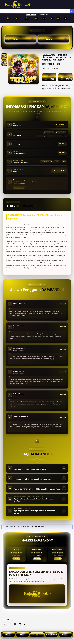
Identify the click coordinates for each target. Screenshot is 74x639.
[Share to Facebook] (10, 624)
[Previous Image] (9, 69)
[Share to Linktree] (15, 624)
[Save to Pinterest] (20, 624)
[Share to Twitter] (5, 624)
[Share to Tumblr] (30, 624)
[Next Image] (37, 69)
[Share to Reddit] (25, 624)
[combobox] (35, 11)
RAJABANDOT (10, 225)
